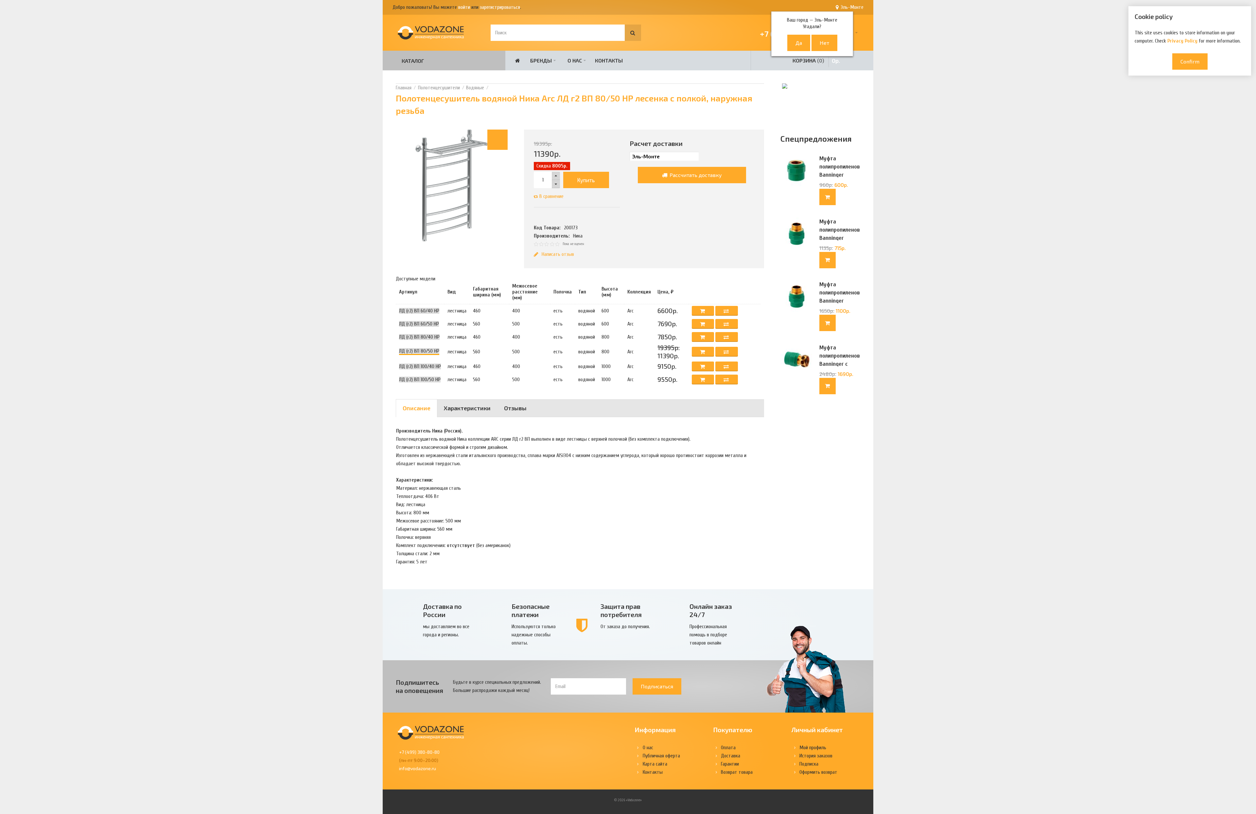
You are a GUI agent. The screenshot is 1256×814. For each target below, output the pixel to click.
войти (464, 7)
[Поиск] (633, 33)
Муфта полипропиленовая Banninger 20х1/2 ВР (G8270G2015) (839, 175)
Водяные (475, 88)
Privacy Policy (1182, 41)
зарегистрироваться (500, 7)
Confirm (1189, 61)
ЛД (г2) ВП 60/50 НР (419, 324)
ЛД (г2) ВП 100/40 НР (420, 366)
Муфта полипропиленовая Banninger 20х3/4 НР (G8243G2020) (839, 301)
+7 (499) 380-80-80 (419, 752)
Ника (578, 236)
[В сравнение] (726, 311)
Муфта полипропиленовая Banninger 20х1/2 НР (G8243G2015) (839, 238)
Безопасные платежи (531, 610)
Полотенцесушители (439, 88)
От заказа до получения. (625, 626)
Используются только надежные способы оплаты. (534, 635)
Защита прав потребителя (621, 610)
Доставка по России (442, 610)
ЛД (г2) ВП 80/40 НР (419, 337)
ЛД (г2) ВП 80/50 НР (419, 351)
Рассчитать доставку (695, 175)
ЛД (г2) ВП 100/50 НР (420, 379)
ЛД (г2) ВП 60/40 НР (419, 311)
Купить (586, 180)
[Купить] (827, 197)
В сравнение (551, 196)
